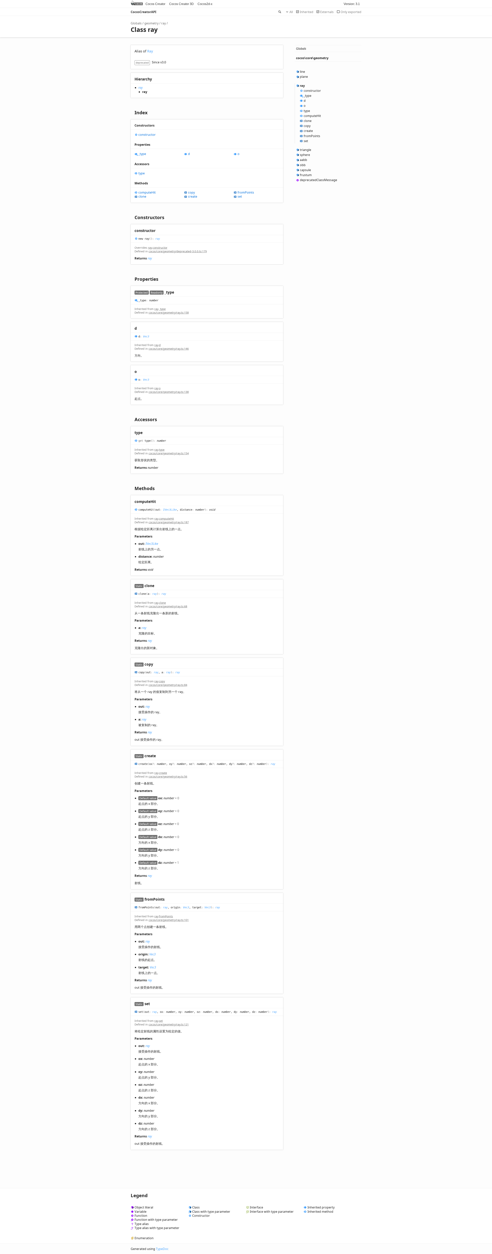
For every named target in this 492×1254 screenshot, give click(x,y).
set (240, 197)
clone (142, 197)
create (192, 197)
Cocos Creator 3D (181, 4)
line (302, 72)
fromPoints (246, 193)
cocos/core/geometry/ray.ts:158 (169, 312)
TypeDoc (162, 1249)
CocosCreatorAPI (143, 12)
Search (279, 12)
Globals (136, 23)
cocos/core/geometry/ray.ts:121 (169, 1024)
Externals (327, 12)
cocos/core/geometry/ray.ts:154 (169, 453)
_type (142, 154)
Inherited (306, 12)
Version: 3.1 (352, 4)
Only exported (351, 12)
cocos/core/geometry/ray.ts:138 (169, 392)
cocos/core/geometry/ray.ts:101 (169, 920)
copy (191, 193)
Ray (150, 51)
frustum (306, 175)
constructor (147, 135)
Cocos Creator (155, 4)
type (141, 173)
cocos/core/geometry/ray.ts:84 (168, 685)
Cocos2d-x (205, 4)
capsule (305, 170)
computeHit (147, 193)
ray (163, 23)
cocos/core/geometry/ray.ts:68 (168, 606)
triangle (305, 150)
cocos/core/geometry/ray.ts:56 (168, 776)
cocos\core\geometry (312, 58)
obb (303, 165)
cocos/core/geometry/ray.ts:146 (169, 348)
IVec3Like (170, 509)
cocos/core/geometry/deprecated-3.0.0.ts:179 (178, 251)
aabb (303, 160)
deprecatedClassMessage (318, 180)
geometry (151, 23)
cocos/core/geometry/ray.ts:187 (169, 522)
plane (304, 77)
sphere (305, 155)
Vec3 (146, 336)
